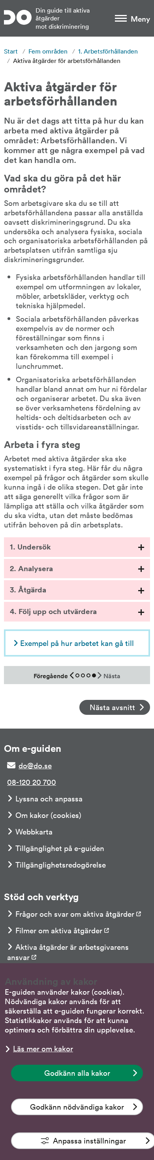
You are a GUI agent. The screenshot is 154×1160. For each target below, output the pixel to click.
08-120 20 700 (31, 782)
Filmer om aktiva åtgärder (58, 930)
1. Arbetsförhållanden (108, 51)
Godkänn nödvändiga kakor (77, 1106)
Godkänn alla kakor (77, 1072)
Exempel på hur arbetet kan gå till (77, 643)
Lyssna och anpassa (49, 798)
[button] (77, 547)
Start (11, 51)
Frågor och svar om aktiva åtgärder (74, 913)
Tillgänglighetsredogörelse (60, 864)
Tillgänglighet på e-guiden (59, 848)
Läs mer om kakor (43, 1048)
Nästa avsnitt (112, 707)
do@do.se (35, 765)
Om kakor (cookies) (48, 815)
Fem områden (48, 51)
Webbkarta (34, 831)
